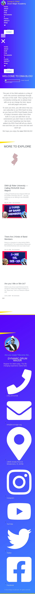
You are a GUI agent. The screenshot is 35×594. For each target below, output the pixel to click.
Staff (5, 10)
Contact (9, 32)
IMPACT (6, 21)
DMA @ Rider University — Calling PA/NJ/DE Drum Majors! (16, 188)
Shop (6, 63)
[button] (3, 38)
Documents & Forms (8, 57)
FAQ (5, 12)
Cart (8, 69)
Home (6, 6)
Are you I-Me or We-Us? (14, 283)
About (6, 8)
